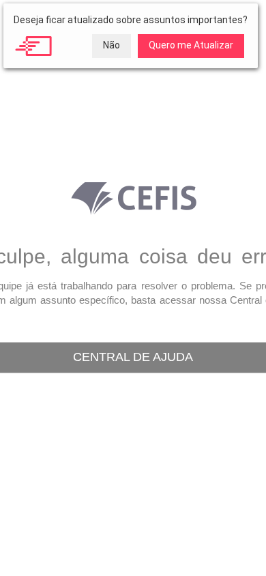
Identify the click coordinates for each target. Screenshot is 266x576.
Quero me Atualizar (191, 45)
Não (111, 45)
